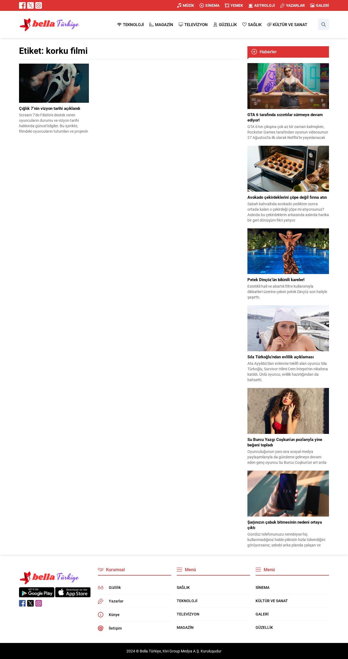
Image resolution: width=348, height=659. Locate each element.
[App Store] (73, 594)
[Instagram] (38, 5)
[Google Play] (36, 594)
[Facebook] (22, 5)
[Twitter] (30, 5)
